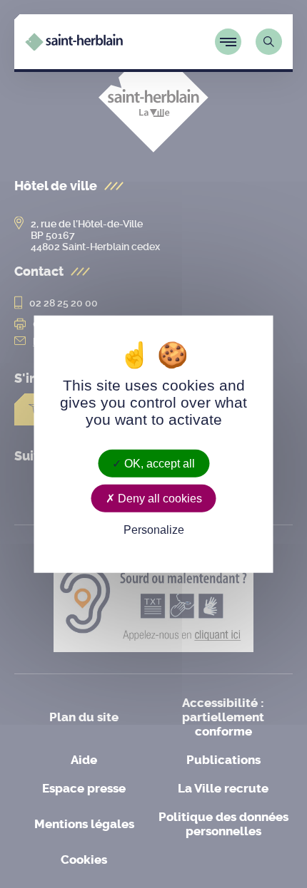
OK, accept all (158, 464)
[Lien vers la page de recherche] (269, 42)
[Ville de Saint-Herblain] (74, 46)
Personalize (154, 530)
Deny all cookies (158, 498)
